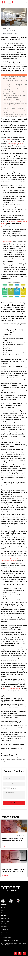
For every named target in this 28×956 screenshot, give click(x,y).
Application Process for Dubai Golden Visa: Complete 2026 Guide (12, 840)
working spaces (8, 139)
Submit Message (14, 802)
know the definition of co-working (17, 143)
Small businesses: (7, 241)
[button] (26, 2)
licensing (8, 671)
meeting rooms (9, 659)
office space (4, 226)
